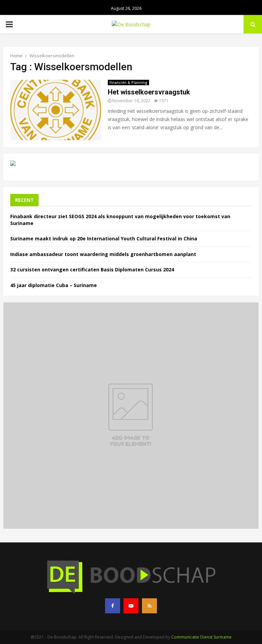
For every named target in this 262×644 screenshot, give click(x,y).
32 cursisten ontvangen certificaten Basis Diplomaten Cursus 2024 (92, 269)
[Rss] (149, 605)
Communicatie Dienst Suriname (201, 637)
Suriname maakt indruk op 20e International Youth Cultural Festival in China (103, 238)
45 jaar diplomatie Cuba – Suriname (53, 285)
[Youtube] (131, 605)
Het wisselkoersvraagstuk (149, 92)
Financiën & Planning (128, 82)
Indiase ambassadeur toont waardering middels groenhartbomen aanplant (103, 254)
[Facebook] (112, 605)
